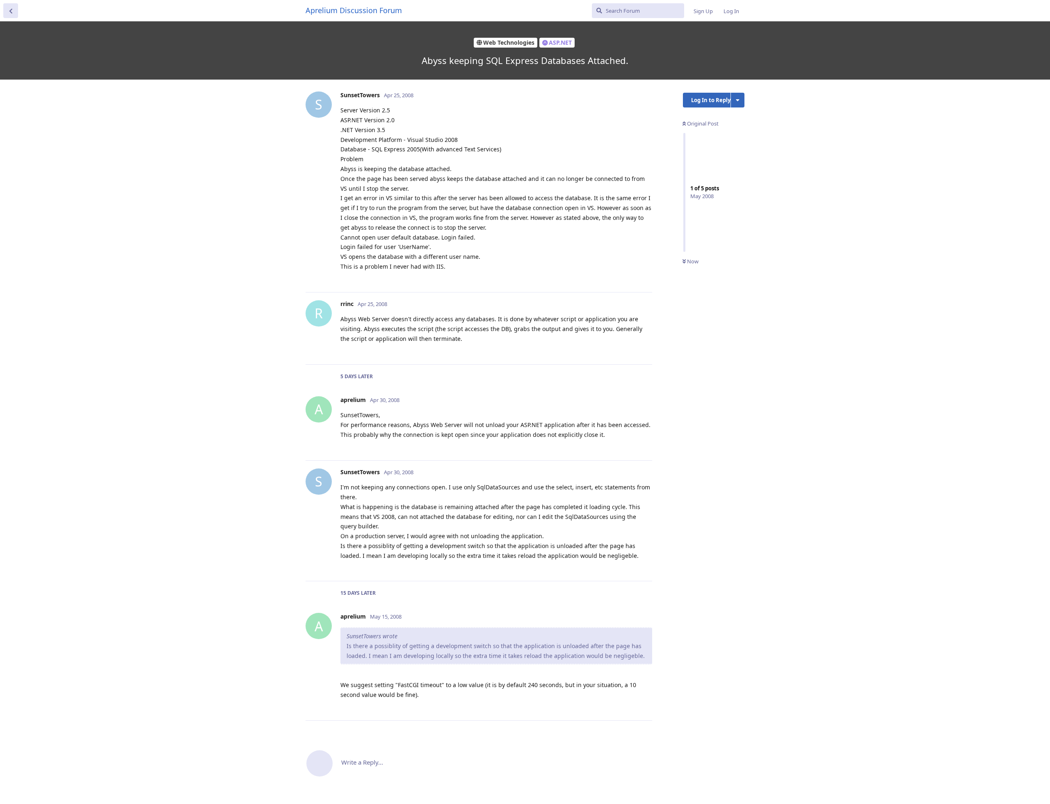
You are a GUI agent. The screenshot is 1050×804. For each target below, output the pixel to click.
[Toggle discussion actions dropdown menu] (737, 100)
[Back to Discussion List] (10, 10)
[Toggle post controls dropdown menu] (644, 277)
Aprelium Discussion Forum (354, 10)
